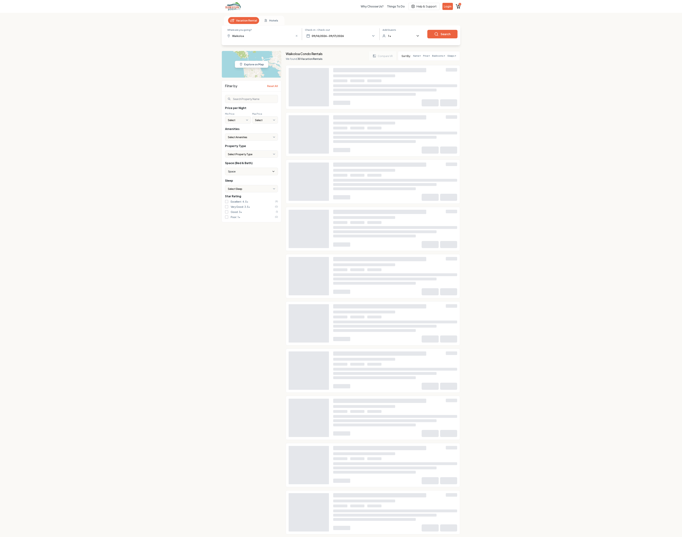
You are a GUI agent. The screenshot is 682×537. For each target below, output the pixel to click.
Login (447, 6)
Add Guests (389, 29)
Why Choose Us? (372, 6)
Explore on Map (254, 64)
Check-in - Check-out (317, 29)
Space (232, 171)
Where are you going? (239, 29)
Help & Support (426, 6)
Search (446, 34)
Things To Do (396, 6)
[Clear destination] (296, 36)
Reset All (272, 86)
